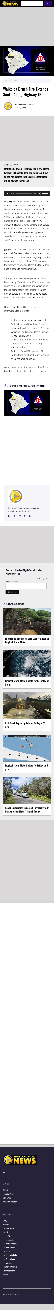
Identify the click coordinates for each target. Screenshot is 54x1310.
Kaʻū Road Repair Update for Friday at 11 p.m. (25, 725)
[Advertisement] (27, 26)
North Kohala (11, 1244)
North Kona (10, 1248)
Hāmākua (10, 1228)
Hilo (7, 1232)
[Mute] (39, 193)
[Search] (48, 3)
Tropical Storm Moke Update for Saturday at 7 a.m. (27, 682)
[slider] (45, 193)
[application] (27, 193)
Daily (5, 1221)
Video (5, 1274)
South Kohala (11, 1255)
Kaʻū (8, 1236)
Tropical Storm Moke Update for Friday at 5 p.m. (26, 767)
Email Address (12, 581)
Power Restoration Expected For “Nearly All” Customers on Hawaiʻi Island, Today (27, 809)
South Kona (10, 1259)
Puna (8, 1251)
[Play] (7, 193)
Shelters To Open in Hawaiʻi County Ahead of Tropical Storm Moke (27, 640)
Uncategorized (9, 1271)
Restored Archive (10, 1267)
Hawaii (6, 1224)
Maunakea (10, 1240)
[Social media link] (9, 516)
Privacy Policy (8, 1194)
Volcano (9, 1263)
